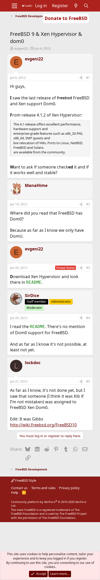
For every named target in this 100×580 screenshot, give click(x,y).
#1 (88, 78)
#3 (88, 268)
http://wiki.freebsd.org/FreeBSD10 (43, 425)
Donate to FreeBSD (66, 18)
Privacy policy (69, 488)
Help (14, 492)
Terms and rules (43, 488)
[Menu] (14, 6)
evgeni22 (21, 48)
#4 (88, 318)
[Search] (86, 5)
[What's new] (76, 5)
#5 (88, 381)
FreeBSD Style (25, 480)
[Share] (81, 78)
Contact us (19, 488)
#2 (88, 204)
